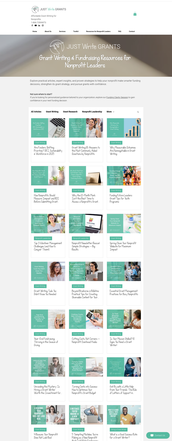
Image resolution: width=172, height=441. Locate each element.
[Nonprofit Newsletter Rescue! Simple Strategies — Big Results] (86, 223)
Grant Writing (52, 112)
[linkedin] (39, 25)
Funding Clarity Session (117, 97)
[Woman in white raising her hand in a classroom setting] (86, 128)
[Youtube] (36, 25)
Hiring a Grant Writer (118, 429)
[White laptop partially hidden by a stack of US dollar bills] (48, 128)
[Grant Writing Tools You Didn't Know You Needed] (48, 271)
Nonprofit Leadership (92, 112)
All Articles (36, 112)
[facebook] (32, 25)
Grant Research (70, 112)
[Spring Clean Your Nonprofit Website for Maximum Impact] (124, 223)
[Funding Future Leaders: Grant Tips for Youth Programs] (124, 175)
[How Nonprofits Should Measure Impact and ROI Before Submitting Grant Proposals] (48, 175)
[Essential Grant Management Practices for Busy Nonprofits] (124, 271)
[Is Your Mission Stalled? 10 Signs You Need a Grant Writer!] (124, 319)
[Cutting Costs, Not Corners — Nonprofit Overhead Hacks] (86, 319)
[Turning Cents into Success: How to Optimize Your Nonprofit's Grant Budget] (86, 367)
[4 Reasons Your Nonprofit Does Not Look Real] (48, 414)
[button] (135, 14)
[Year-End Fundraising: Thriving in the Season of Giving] (48, 319)
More (109, 112)
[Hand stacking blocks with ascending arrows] (124, 128)
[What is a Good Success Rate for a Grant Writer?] (124, 414)
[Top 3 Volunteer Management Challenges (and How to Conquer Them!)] (48, 223)
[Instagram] (43, 25)
